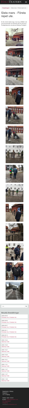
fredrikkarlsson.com (12, 404)
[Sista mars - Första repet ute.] (14, 37)
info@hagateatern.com (12, 399)
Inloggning (5, 402)
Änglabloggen (5, 8)
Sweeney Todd (5, 341)
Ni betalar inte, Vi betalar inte (9, 317)
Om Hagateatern (6, 401)
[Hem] (11, 2)
